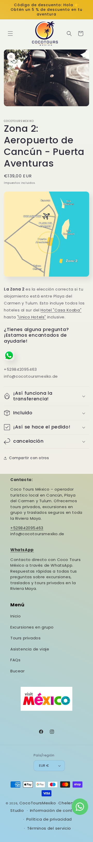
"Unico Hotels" (31, 317)
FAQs (15, 660)
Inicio (15, 616)
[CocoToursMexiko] (45, 33)
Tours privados (25, 638)
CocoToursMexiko (37, 803)
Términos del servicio (49, 828)
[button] (10, 33)
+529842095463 (26, 528)
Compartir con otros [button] (29, 457)
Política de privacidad (49, 819)
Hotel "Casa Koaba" (61, 310)
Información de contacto (56, 810)
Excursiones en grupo (32, 627)
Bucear (17, 671)
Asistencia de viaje (29, 649)
